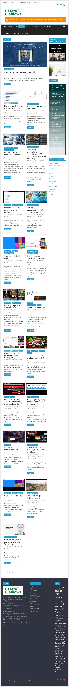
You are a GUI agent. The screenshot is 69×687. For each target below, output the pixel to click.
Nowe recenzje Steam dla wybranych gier (13, 107)
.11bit (61, 618)
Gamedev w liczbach (13, 495)
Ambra (59, 623)
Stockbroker (52, 189)
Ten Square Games (37, 216)
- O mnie (62, 601)
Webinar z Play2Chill (36, 307)
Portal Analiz (12, 26)
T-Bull (60, 662)
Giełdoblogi (15, 33)
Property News (53, 179)
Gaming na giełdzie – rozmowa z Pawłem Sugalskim (13, 541)
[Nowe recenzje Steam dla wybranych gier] (14, 91)
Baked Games (35, 456)
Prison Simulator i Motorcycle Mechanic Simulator (36, 449)
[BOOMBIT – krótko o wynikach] (36, 91)
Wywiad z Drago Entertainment (34, 496)
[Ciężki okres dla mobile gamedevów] (36, 238)
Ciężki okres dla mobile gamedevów (35, 257)
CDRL (58, 630)
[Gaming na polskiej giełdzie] (25, 43)
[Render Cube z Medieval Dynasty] (14, 134)
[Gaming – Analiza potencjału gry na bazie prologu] (14, 337)
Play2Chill (35, 312)
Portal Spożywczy (53, 163)
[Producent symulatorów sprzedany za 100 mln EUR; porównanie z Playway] (36, 134)
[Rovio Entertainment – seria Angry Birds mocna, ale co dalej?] (14, 384)
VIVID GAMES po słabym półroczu (11, 448)
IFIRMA (58, 646)
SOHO (61, 661)
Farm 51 (57, 641)
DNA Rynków (52, 192)
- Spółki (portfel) (60, 613)
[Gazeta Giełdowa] (5, 26)
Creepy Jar (60, 634)
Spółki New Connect (47, 26)
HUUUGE (35, 262)
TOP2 (6, 69)
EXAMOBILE (60, 639)
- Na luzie (57, 588)
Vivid (15, 454)
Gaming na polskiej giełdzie (21, 72)
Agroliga (58, 620)
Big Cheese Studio (36, 362)
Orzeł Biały (58, 652)
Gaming (21, 26)
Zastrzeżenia (25, 33)
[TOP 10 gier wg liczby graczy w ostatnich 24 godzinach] (36, 384)
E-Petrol (51, 176)
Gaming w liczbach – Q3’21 (13, 257)
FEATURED (7, 103)
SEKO (57, 661)
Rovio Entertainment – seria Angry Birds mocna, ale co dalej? (13, 401)
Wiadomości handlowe (55, 166)
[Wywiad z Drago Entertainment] (36, 480)
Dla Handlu (52, 168)
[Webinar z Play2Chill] (36, 289)
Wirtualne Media (53, 184)
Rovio (15, 408)
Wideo (28, 26)
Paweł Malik (17, 75)
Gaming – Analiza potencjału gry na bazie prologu (12, 355)
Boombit (30, 113)
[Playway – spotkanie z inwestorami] (14, 289)
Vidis (56, 669)
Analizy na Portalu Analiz (33, 2)
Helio (57, 645)
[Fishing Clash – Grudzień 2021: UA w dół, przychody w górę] (36, 192)
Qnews (51, 194)
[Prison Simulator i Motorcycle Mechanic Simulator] (36, 432)
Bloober (62, 626)
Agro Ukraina (52, 181)
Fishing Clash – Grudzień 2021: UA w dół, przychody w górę (36, 209)
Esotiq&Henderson (60, 637)
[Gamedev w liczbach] (14, 480)
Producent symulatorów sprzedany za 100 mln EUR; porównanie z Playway (36, 154)
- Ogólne (59, 597)
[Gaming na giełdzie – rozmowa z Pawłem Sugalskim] (14, 524)
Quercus (60, 659)
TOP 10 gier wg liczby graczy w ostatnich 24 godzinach (36, 401)
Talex (62, 663)
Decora (57, 635)
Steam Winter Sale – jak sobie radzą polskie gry (13, 209)
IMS (63, 646)
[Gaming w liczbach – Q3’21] (14, 238)
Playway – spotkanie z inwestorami (13, 306)
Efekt (62, 635)
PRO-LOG (60, 656)
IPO (28, 351)
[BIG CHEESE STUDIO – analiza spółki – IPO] (36, 337)
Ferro (63, 641)
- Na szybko (60, 591)
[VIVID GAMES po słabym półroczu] (14, 432)
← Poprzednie (8, 573)
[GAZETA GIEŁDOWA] (13, 587)
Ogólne (6, 33)
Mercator (59, 650)
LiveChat (57, 648)
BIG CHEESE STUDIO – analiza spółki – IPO (36, 356)
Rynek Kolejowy (53, 171)
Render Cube (13, 159)
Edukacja (59, 30)
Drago (33, 502)
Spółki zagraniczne (9, 397)
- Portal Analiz (60, 608)
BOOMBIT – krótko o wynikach (36, 107)
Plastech (51, 173)
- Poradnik (60, 604)
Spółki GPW (35, 26)
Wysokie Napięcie (53, 186)
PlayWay (35, 163)
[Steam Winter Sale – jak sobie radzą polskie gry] (14, 192)
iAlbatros (61, 645)
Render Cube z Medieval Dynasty (12, 153)
